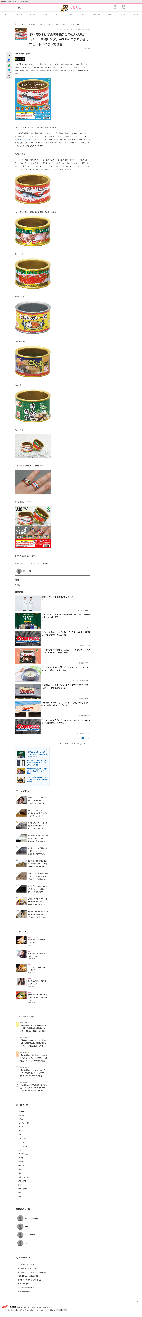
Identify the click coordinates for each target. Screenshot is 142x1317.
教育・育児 (96, 15)
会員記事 (135, 15)
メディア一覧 (6, 1310)
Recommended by (77, 738)
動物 (109, 15)
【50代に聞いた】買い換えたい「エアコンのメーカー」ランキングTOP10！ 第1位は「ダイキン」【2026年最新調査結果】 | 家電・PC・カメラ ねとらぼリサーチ (33, 1060)
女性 (18, 585)
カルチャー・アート (25, 1123)
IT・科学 (21, 1111)
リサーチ (122, 15)
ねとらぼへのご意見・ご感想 (26, 1268)
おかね (21, 1119)
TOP (6, 15)
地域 (71, 15)
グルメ (58, 15)
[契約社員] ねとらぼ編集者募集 (27, 1276)
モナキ (27, 1243)
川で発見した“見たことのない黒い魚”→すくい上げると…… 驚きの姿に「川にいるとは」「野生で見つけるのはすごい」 (38, 841)
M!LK (26, 1226)
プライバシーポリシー (38, 1310)
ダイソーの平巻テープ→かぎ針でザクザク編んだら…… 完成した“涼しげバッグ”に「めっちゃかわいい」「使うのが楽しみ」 (37, 904)
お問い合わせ (27, 1310)
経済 (20, 1192)
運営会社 (52, 1310)
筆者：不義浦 (27, 571)
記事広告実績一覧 (23, 1291)
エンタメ (32, 15)
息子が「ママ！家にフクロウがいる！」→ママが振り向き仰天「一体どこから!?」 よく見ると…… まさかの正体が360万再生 (37, 891)
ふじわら (86, 133)
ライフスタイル (24, 1154)
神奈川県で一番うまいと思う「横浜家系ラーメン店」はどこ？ (37, 997)
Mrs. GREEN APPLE (31, 1218)
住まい (84, 15)
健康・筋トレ (23, 1165)
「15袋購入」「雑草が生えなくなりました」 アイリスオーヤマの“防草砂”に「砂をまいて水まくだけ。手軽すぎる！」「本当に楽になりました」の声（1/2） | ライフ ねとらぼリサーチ (33, 1090)
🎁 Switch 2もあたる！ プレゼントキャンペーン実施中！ (15, 1)
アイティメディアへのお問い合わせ (28, 1280)
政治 (20, 1185)
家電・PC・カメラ (25, 1177)
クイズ (45, 15)
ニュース (19, 15)
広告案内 (19, 1310)
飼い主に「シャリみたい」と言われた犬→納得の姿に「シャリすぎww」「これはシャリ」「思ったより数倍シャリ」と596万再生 (37, 815)
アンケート (21, 931)
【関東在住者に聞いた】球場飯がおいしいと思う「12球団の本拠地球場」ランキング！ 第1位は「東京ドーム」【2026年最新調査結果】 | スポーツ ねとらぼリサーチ (33, 1030)
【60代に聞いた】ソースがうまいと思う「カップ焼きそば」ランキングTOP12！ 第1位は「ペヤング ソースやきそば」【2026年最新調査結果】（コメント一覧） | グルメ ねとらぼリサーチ (34, 1075)
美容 (20, 1196)
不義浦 (88, 49)
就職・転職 (22, 1181)
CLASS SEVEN (30, 1235)
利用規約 (138, 1301)
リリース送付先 (22, 1284)
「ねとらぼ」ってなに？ (25, 1264)
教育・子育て (23, 1189)
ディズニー (22, 1138)
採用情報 (58, 1310)
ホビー (21, 1150)
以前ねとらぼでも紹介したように (27, 139)
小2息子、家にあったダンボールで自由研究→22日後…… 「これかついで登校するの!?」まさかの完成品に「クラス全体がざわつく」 (38, 917)
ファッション (23, 1146)
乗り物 (21, 1158)
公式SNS (13, 1310)
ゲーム (21, 1134)
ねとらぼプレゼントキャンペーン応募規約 (31, 1272)
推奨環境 (64, 1310)
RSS (47, 1310)
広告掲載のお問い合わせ (25, 1287)
